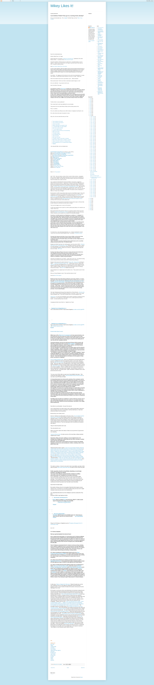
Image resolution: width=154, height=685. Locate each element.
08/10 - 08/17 (92, 144)
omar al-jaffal (53, 649)
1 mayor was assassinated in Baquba (72, 447)
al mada (52, 656)
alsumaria (52, 651)
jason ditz (52, 644)
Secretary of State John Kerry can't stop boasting (61, 130)
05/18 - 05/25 (92, 161)
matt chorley (53, 654)
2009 (90, 204)
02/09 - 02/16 (92, 189)
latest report (63, 88)
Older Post (83, 667)
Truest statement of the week (58, 121)
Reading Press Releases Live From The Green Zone (100, 93)
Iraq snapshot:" (58, 171)
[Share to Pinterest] (70, 664)
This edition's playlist (56, 133)
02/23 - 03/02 (92, 186)
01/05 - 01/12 (92, 196)
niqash (52, 645)
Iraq (65, 499)
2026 (90, 98)
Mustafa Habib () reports (57, 331)
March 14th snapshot (57, 275)
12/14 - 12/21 (92, 119)
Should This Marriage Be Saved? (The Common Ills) (100, 89)
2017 (90, 111)
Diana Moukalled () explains (74, 375)
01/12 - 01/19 (92, 195)
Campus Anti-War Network (100, 76)
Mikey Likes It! (62, 6)
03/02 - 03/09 (92, 185)
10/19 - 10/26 (92, 130)
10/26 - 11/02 (92, 129)
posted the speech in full (61, 263)
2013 (90, 198)
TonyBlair (55, 514)
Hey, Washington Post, (57, 134)
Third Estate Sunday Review (100, 29)
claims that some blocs (58, 362)
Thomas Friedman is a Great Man (100, 35)
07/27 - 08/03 (92, 147)
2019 (90, 108)
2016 (90, 112)
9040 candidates (71, 343)
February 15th (70, 262)
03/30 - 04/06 (92, 179)
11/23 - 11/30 (92, 123)
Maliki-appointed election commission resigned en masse (72, 198)
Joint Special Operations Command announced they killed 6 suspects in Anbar (67, 456)
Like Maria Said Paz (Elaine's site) (100, 44)
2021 (90, 105)
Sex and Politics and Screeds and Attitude (100, 32)
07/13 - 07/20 (92, 150)
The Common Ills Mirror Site (100, 60)
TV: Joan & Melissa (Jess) (57, 129)
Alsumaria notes (82, 292)
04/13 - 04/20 (92, 168)
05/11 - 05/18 (92, 163)
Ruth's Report (55, 160)
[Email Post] (64, 664)
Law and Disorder (99, 80)
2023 (90, 102)
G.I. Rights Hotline (99, 78)
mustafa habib (53, 646)
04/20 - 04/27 (92, 167)
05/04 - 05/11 (92, 164)
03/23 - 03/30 (92, 181)
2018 (90, 109)
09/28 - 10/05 (92, 135)
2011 (90, 201)
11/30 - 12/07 (92, 122)
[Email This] (65, 664)
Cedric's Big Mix (57, 159)
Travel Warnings (57, 567)
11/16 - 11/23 (92, 125)
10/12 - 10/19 (92, 132)
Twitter (65, 570)
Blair (54, 499)
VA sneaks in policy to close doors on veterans (61, 138)
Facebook (54, 572)
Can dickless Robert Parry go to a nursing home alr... (95, 177)
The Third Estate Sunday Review (57, 151)
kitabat (52, 657)
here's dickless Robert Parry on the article (59, 66)
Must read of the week (69, 59)
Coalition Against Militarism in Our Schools (100, 68)
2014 (90, 115)
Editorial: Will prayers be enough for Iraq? (60, 125)
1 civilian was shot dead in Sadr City (65, 457)
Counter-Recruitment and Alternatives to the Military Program (100, 72)
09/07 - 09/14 (92, 139)
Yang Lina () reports (56, 434)
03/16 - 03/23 (92, 182)
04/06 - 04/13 (92, 170)
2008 (90, 205)
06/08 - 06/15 (92, 157)
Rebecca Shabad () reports (63, 584)
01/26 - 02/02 (92, 192)
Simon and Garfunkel (93, 171)
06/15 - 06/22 (92, 156)
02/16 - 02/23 (92, 188)
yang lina (52, 660)
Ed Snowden (92, 174)
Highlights (54, 143)
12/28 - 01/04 (92, 116)
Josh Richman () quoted (71, 613)
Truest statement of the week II (58, 122)
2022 (90, 104)
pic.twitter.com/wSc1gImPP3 (78, 309)
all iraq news (53, 655)
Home (68, 667)
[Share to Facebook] (69, 664)
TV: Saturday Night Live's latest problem (60, 126)
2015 (90, 114)
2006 (90, 208)
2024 (90, 101)
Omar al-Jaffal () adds (57, 359)
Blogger (81, 677)
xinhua (52, 658)
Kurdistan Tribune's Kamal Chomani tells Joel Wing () (66, 186)
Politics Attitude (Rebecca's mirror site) (100, 57)
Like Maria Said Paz (57, 158)
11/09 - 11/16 (92, 126)
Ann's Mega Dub (57, 167)
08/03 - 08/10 (92, 146)
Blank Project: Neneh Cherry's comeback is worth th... (62, 139)
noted (60, 248)
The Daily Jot (56, 161)
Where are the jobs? (56, 131)
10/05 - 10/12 (92, 133)
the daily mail (53, 652)
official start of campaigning (65, 335)
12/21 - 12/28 (92, 118)
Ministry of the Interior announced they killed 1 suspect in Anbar (69, 455)
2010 (90, 202)
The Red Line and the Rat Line (68, 58)
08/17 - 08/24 (92, 143)
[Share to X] (68, 664)
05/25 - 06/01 (92, 160)
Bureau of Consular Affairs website (61, 565)
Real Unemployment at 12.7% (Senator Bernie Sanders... (62, 142)
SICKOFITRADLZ (100, 49)
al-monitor (52, 647)
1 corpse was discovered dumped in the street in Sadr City (69, 458)
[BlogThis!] (67, 664)
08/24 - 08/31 (92, 142)
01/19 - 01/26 (92, 193)
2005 (90, 209)
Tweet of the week (56, 135)
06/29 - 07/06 (92, 153)
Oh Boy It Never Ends (57, 165)
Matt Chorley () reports (63, 467)
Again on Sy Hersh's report (94, 175)
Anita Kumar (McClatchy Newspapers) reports (60, 611)
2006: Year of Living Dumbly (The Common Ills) (100, 85)
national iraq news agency (56, 650)
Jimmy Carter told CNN (69, 623)
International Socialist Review (100, 82)
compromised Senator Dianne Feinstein (58, 608)
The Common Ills (56, 155)
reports (53, 296)
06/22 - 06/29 (92, 154)
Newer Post (53, 667)
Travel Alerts (64, 567)
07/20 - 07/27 (92, 149)
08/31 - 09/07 (92, 140)
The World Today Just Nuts (58, 166)
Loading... (52, 674)
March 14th (63, 267)
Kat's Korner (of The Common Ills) (59, 156)
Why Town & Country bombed (58, 127)
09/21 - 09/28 (92, 136)
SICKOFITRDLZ (57, 164)
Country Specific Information (75, 567)
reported (78, 233)
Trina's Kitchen (100, 47)
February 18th (76, 262)
